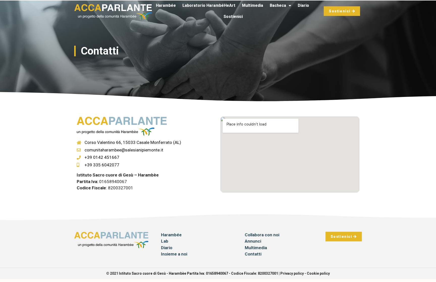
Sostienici (233, 16)
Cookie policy (318, 273)
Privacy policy (292, 273)
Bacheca (278, 5)
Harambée (166, 5)
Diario (303, 5)
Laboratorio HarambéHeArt (208, 5)
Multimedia (252, 5)
